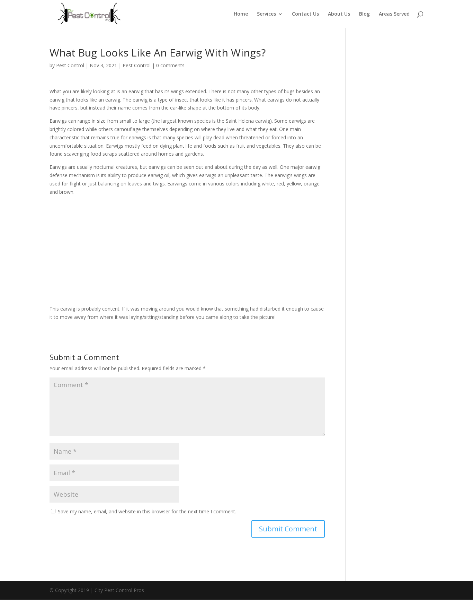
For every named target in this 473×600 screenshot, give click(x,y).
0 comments (170, 65)
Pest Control (70, 65)
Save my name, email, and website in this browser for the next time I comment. (147, 511)
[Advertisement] (187, 252)
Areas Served (394, 14)
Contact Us (305, 14)
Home (241, 14)
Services (266, 14)
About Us (339, 14)
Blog (364, 14)
